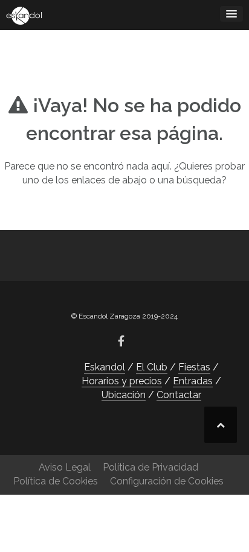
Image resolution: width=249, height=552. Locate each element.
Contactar (179, 395)
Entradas (193, 381)
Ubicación (124, 395)
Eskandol (104, 367)
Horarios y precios (122, 381)
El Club (151, 367)
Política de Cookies (55, 481)
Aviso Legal (65, 467)
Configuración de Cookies (167, 481)
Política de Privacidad (150, 467)
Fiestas (194, 367)
